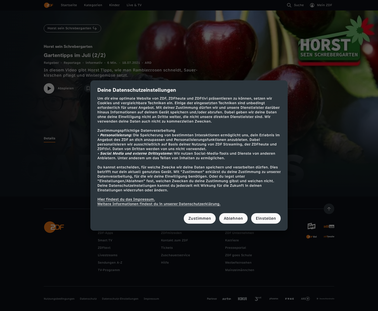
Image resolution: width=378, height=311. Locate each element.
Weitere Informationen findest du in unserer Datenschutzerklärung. (158, 204)
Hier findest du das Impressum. (126, 199)
